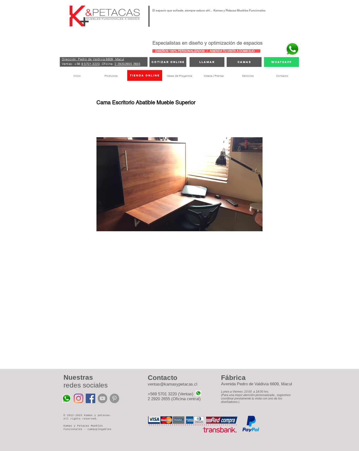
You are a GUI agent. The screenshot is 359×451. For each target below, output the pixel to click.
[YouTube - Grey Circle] (102, 398)
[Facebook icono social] (90, 398)
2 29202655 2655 (127, 64)
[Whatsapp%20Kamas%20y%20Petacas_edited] (66, 398)
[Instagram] (78, 398)
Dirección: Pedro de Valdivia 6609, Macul (93, 59)
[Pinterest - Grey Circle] (114, 398)
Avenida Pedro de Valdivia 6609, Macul (256, 384)
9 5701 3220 (90, 64)
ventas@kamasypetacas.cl (172, 384)
